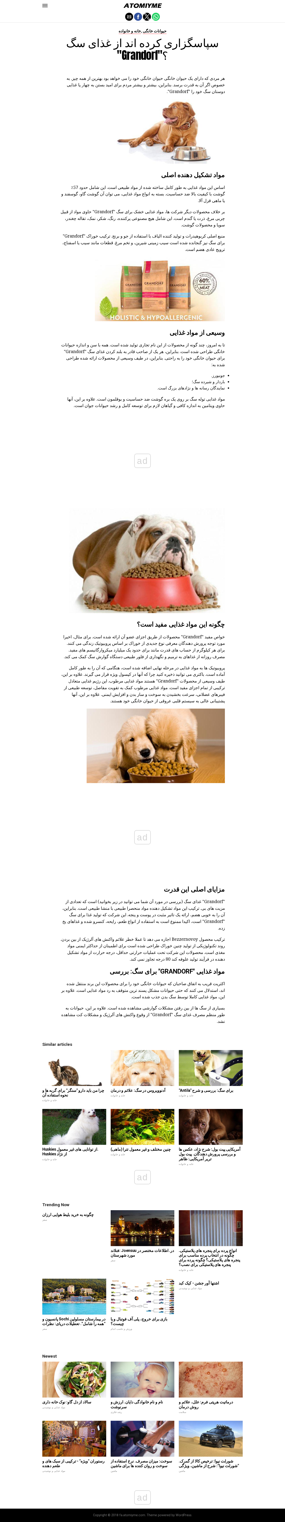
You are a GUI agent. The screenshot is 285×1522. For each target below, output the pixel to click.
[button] (45, 5)
